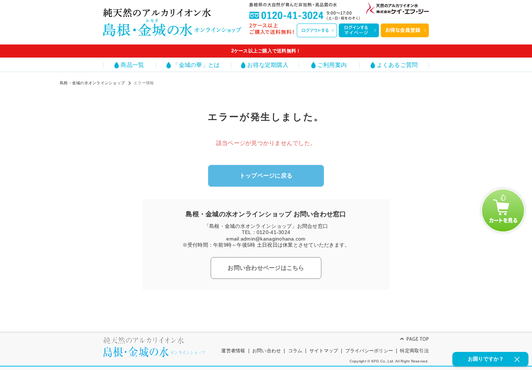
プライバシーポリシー (369, 350)
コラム (295, 350)
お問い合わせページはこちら (266, 268)
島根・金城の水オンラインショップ (92, 83)
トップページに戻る (266, 176)
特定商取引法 (414, 350)
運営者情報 (233, 350)
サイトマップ (323, 350)
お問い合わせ (266, 350)
